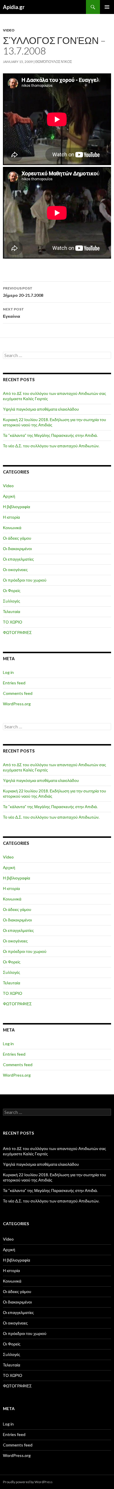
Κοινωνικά (12, 527)
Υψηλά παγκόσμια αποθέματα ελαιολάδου (41, 409)
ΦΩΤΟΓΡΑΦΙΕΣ (17, 632)
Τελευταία (11, 611)
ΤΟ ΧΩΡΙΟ (12, 621)
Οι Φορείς (11, 590)
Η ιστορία (11, 517)
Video (9, 30)
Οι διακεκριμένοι (17, 548)
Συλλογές (11, 600)
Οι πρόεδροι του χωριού (24, 579)
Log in (8, 672)
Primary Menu (107, 7)
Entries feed (14, 682)
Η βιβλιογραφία (16, 506)
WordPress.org (17, 703)
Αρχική (9, 496)
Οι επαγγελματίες (18, 559)
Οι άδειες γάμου (17, 538)
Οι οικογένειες (15, 569)
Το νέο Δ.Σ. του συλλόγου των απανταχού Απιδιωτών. (51, 445)
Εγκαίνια (13, 313)
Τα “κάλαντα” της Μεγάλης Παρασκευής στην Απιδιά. (50, 435)
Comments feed (17, 693)
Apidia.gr (14, 7)
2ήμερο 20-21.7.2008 (23, 292)
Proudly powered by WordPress (28, 1482)
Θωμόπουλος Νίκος (53, 61)
